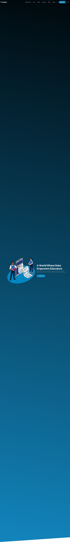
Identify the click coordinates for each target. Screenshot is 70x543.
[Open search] (68, 2)
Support (54, 2)
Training (38, 2)
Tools (34, 2)
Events (49, 2)
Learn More (41, 275)
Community (44, 2)
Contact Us (62, 2)
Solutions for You (28, 2)
